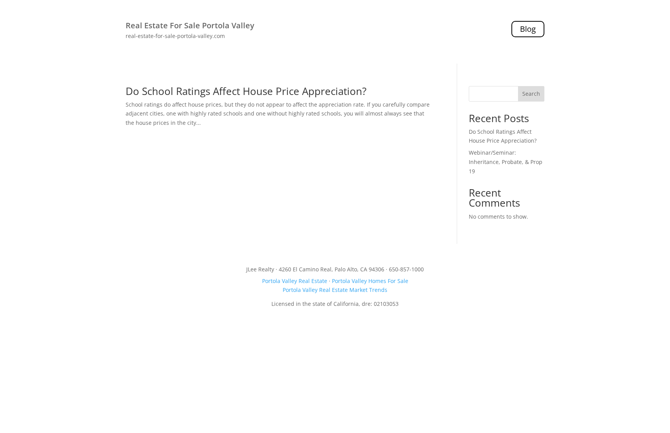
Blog (528, 29)
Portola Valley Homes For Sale (370, 281)
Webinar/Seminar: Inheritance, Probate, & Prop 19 (505, 162)
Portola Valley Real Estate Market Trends (335, 289)
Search (531, 93)
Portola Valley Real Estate (294, 281)
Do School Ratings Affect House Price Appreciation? (246, 91)
